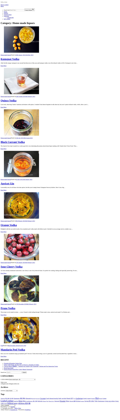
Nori (47, 401)
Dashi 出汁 (70, 398)
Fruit (2, 345)
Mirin (20, 401)
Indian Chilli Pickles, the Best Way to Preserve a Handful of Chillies (21, 365)
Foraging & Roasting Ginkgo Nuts (13, 363)
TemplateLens (13, 409)
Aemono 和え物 (5, 398)
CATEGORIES (5, 379)
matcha (16, 401)
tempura (82, 401)
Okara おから (51, 401)
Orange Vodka (9, 225)
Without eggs (12, 403)
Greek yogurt (87, 398)
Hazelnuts (93, 398)
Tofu (96, 401)
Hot (97, 398)
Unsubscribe (10, 17)
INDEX (6, 13)
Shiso (67, 401)
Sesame (62, 401)
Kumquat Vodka (10, 59)
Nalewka (40, 401)
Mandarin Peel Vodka (13, 349)
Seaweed (57, 401)
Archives (3, 390)
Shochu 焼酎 (73, 401)
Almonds (28, 398)
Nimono (44, 401)
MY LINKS (7, 19)
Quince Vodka (8, 100)
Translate (12, 406)
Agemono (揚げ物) (19, 398)
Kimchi (100, 398)
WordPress (28, 409)
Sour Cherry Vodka (11, 266)
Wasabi (5, 403)
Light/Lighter (7, 400)
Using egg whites (110, 401)
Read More (3, 65)
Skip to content (4, 4)
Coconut (43, 398)
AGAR (11, 398)
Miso (24, 401)
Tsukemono (101, 401)
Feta (74, 398)
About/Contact (8, 14)
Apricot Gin (7, 183)
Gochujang (79, 398)
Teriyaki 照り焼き (89, 401)
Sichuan (78, 401)
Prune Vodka (8, 308)
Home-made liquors (6, 55)
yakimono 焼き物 (24, 403)
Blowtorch (33, 398)
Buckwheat (38, 398)
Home (5, 11)
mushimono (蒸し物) (31, 401)
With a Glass (4, 2)
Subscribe (6, 16)
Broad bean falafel (8, 368)
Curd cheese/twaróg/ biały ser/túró (56, 398)
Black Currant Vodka (13, 141)
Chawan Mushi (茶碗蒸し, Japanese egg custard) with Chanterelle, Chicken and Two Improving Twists (31, 366)
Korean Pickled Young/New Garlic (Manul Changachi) (18, 369)
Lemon (104, 398)
